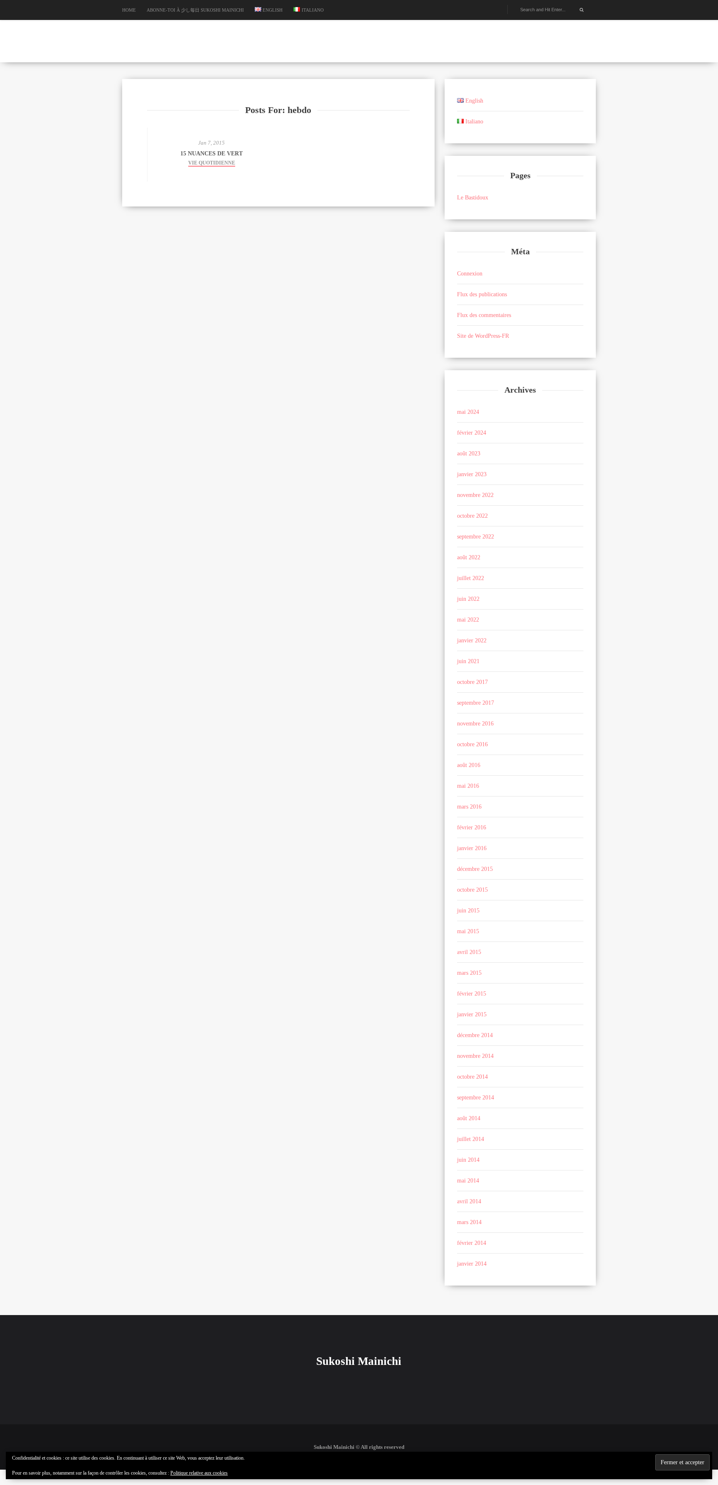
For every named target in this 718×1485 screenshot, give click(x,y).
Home (129, 9)
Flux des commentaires (484, 315)
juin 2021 (468, 661)
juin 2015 (468, 910)
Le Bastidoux (472, 197)
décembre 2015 (475, 869)
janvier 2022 (472, 640)
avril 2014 (469, 1201)
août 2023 (468, 453)
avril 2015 (469, 952)
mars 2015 (469, 973)
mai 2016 (468, 786)
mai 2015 (468, 931)
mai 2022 (468, 620)
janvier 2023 (472, 474)
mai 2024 (468, 412)
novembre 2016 (475, 723)
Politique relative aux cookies (199, 1473)
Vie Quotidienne (211, 163)
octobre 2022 (472, 516)
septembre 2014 (475, 1097)
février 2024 (471, 433)
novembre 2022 (475, 495)
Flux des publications (482, 294)
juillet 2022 (470, 578)
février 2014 (471, 1243)
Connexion (469, 273)
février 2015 (471, 994)
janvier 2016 (472, 848)
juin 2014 (468, 1160)
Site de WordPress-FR (483, 336)
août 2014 (468, 1118)
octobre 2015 (472, 890)
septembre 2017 (475, 703)
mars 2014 (469, 1222)
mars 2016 (469, 807)
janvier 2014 (472, 1264)
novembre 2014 (475, 1056)
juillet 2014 (470, 1139)
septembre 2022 (475, 537)
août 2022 (468, 557)
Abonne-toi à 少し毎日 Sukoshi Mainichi (195, 9)
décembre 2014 (475, 1035)
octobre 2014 (472, 1077)
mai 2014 (468, 1181)
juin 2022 (468, 599)
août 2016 (468, 765)
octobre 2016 (472, 744)
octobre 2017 (472, 682)
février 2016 (471, 827)
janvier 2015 (472, 1014)
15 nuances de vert (211, 153)
